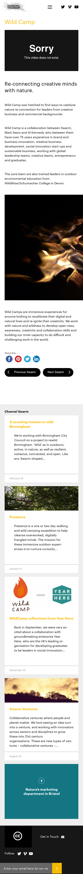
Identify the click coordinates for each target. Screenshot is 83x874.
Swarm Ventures (23, 708)
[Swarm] (14, 6)
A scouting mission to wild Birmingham (31, 424)
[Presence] (41, 498)
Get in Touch (49, 836)
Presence (17, 516)
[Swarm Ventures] (41, 690)
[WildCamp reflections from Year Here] (41, 594)
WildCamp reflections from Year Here (41, 618)
